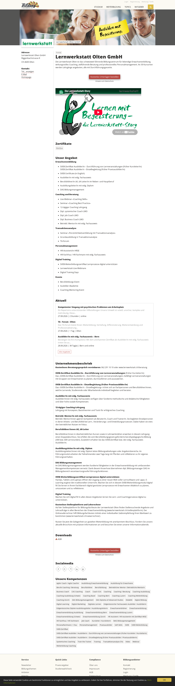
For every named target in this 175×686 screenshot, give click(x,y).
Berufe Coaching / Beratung (68, 587)
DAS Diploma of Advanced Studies (109, 600)
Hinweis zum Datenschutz (104, 81)
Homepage (26, 77)
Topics (128, 7)
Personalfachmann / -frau (67, 625)
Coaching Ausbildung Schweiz (68, 596)
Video (128, 641)
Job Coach (85, 621)
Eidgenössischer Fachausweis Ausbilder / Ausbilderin (125, 604)
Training (97, 641)
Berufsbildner (86, 587)
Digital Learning (63, 604)
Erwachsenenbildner (118, 608)
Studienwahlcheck (63, 668)
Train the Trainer (84, 641)
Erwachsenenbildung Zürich (94, 616)
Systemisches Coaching (66, 641)
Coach (87, 591)
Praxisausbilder (106, 625)
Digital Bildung (141, 600)
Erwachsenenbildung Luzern (121, 612)
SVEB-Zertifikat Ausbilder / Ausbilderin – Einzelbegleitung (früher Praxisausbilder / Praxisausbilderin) (97, 637)
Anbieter (25, 672)
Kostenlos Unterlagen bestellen (104, 77)
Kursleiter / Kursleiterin (101, 621)
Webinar (136, 641)
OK (164, 679)
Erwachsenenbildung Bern (96, 612)
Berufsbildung (100, 587)
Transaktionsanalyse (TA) (113, 641)
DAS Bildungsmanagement (82, 600)
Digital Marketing (78, 604)
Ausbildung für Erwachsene (122, 583)
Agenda (24, 676)
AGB (59, 539)
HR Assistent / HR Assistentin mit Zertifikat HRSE (127, 616)
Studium (98, 7)
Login (125, 672)
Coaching (107, 591)
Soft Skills (118, 625)
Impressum (94, 668)
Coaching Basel (89, 596)
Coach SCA (97, 591)
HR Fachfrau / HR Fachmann (68, 621)
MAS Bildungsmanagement (124, 621)
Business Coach (63, 591)
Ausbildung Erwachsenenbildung (95, 583)
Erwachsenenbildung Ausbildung (70, 612)
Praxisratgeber (62, 665)
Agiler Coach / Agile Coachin (68, 583)
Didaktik (129, 600)
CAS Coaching (77, 591)
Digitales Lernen (94, 604)
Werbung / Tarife (130, 676)
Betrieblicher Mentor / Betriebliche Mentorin (127, 587)
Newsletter (26, 665)
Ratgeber (139, 7)
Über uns (93, 665)
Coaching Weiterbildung (137, 596)
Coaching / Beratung (122, 591)
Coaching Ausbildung (141, 591)
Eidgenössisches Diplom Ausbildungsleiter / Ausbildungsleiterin (82, 608)
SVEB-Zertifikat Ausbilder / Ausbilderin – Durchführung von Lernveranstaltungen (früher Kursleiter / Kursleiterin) (102, 633)
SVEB (127, 625)
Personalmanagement (88, 625)
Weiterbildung (113, 7)
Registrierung (129, 668)
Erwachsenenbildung (138, 608)
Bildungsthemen (28, 668)
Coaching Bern (104, 596)
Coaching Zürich (63, 600)
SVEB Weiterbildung (139, 625)
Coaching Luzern (118, 596)
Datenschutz (95, 676)
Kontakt (126, 665)
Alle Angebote (64, 352)
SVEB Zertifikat (62, 629)
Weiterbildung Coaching (66, 646)
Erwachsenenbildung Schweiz (68, 616)
